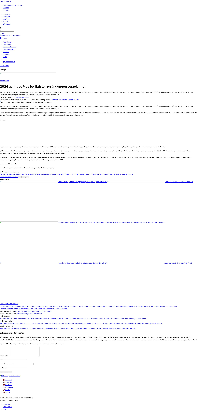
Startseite (3, 177)
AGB (4, 409)
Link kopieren (25, 177)
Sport (5, 59)
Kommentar (5, 356)
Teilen (19, 177)
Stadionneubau (35, 311)
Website (3, 368)
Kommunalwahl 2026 (22, 311)
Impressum (7, 404)
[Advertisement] (99, 133)
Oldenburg (7, 44)
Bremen (6, 52)
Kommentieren (12, 177)
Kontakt (6, 10)
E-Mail (76, 100)
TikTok (5, 22)
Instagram (6, 17)
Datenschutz (7, 407)
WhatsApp (7, 24)
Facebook (6, 14)
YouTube (6, 19)
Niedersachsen (8, 49)
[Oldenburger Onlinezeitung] (10, 376)
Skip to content (5, 1)
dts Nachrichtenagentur (19, 97)
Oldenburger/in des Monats (13, 5)
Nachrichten (7, 42)
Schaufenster (10, 62)
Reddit (70, 100)
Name (2, 360)
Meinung (6, 54)
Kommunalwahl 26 (9, 47)
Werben (6, 8)
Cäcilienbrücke (46, 311)
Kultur (5, 57)
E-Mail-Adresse (6, 364)
